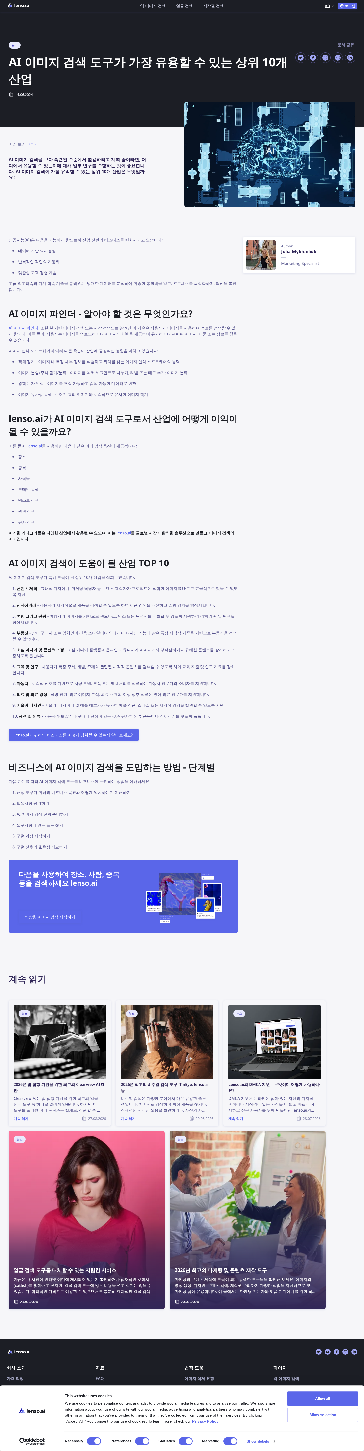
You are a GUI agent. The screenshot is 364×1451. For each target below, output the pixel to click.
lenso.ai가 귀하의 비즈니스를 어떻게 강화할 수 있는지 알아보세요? (74, 735)
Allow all (322, 1398)
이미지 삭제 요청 (199, 1378)
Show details (258, 1441)
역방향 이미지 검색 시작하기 (50, 917)
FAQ (100, 1378)
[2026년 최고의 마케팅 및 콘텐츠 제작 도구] (248, 1220)
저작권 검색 (213, 6)
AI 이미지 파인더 (23, 328)
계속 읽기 (17, 1003)
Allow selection (322, 1415)
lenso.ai (34, 446)
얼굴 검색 (184, 6)
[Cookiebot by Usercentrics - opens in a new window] (32, 1441)
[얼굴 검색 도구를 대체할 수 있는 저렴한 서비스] (87, 1220)
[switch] (142, 1441)
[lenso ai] (19, 6)
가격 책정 (15, 1378)
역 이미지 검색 (153, 6)
